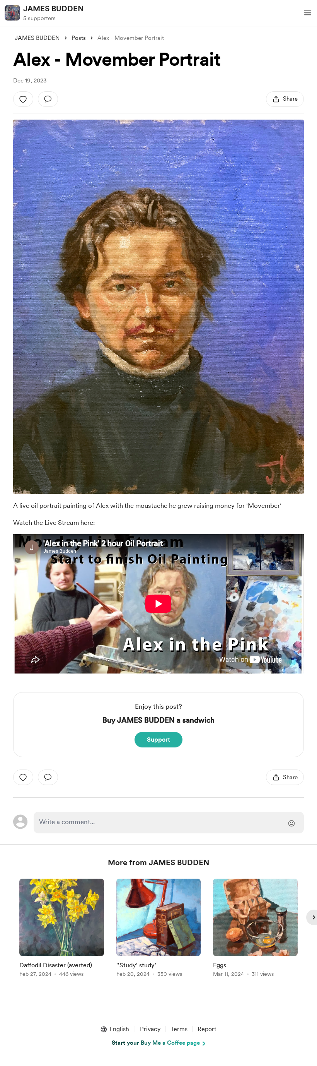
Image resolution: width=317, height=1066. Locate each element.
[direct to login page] (168, 822)
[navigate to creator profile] (12, 13)
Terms (178, 1029)
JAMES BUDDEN (53, 8)
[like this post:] (23, 99)
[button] (307, 12)
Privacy (150, 1029)
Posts (79, 37)
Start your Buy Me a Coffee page (156, 1042)
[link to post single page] (61, 929)
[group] (61, 929)
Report (207, 1029)
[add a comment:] (48, 99)
